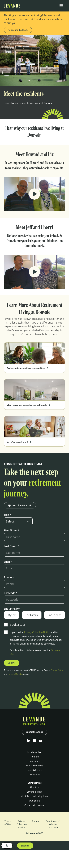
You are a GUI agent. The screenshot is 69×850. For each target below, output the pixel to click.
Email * (8, 561)
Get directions (20, 505)
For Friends (54, 615)
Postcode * (10, 593)
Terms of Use (7, 823)
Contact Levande (34, 731)
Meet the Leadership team (34, 796)
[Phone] (7, 846)
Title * (7, 515)
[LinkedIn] (29, 741)
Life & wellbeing (34, 765)
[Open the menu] (61, 6)
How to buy (34, 761)
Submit (11, 662)
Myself (11, 615)
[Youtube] (40, 741)
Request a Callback (18, 29)
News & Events (34, 770)
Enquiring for (12, 608)
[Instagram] (34, 741)
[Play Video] (34, 194)
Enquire (25, 845)
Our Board (34, 800)
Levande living (34, 791)
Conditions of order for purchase (53, 824)
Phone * (9, 577)
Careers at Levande (34, 805)
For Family (32, 615)
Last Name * (11, 546)
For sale (34, 756)
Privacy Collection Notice (37, 632)
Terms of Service (15, 674)
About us (34, 787)
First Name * (11, 530)
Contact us (34, 774)
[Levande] (12, 6)
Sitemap (36, 821)
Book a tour (17, 624)
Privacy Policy (57, 670)
